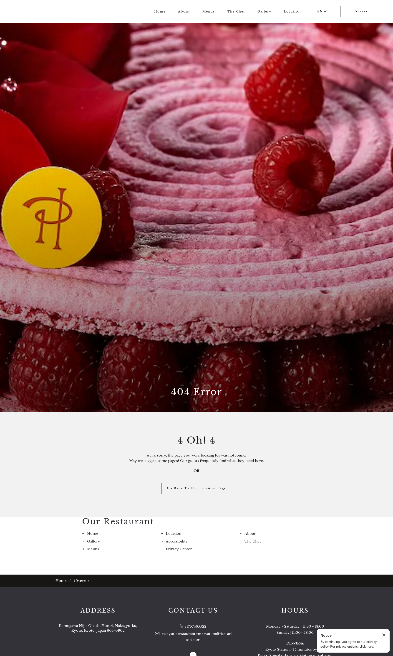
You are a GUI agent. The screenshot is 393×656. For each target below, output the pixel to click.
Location (292, 11)
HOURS (295, 610)
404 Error (196, 391)
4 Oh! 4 (197, 440)
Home (160, 11)
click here (366, 646)
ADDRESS (98, 610)
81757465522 (195, 626)
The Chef (236, 11)
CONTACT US (193, 610)
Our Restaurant (118, 521)
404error (81, 580)
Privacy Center (179, 549)
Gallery (264, 11)
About (184, 11)
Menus (208, 11)
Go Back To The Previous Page (196, 488)
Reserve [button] (360, 11)
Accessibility (177, 541)
